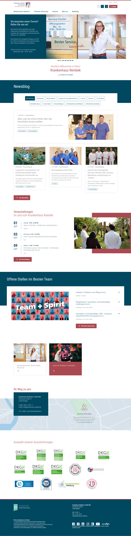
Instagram (88, 524)
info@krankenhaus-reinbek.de (32, 407)
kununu (92, 524)
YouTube (98, 524)
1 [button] (58, 60)
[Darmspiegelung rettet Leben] (65, 167)
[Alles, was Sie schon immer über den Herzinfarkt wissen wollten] (65, 126)
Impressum (75, 526)
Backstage (40, 98)
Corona (83, 98)
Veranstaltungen (59, 104)
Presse (110, 2)
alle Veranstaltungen (24, 259)
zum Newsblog (23, 198)
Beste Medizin (51, 98)
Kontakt (115, 2)
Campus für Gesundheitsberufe (68, 98)
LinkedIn (83, 524)
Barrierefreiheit (90, 526)
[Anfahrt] (106, 6)
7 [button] (72, 60)
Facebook (73, 524)
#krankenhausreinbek (92, 104)
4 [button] (65, 60)
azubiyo (105, 524)
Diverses (91, 98)
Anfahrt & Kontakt (66, 75)
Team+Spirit (46, 104)
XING (78, 524)
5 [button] (68, 60)
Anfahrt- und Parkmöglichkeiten (31, 411)
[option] (65, 36)
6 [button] (70, 60)
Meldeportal (97, 526)
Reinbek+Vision (35, 104)
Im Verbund (100, 98)
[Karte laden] (65, 414)
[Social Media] (102, 6)
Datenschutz (82, 526)
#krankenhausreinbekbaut (75, 104)
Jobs (102, 526)
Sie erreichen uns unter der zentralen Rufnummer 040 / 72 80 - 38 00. (24, 51)
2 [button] (61, 60)
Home (78, 527)
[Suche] (98, 6)
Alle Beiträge (30, 98)
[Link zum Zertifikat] (41, 455)
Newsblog (75, 11)
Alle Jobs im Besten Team (88, 326)
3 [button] (63, 60)
